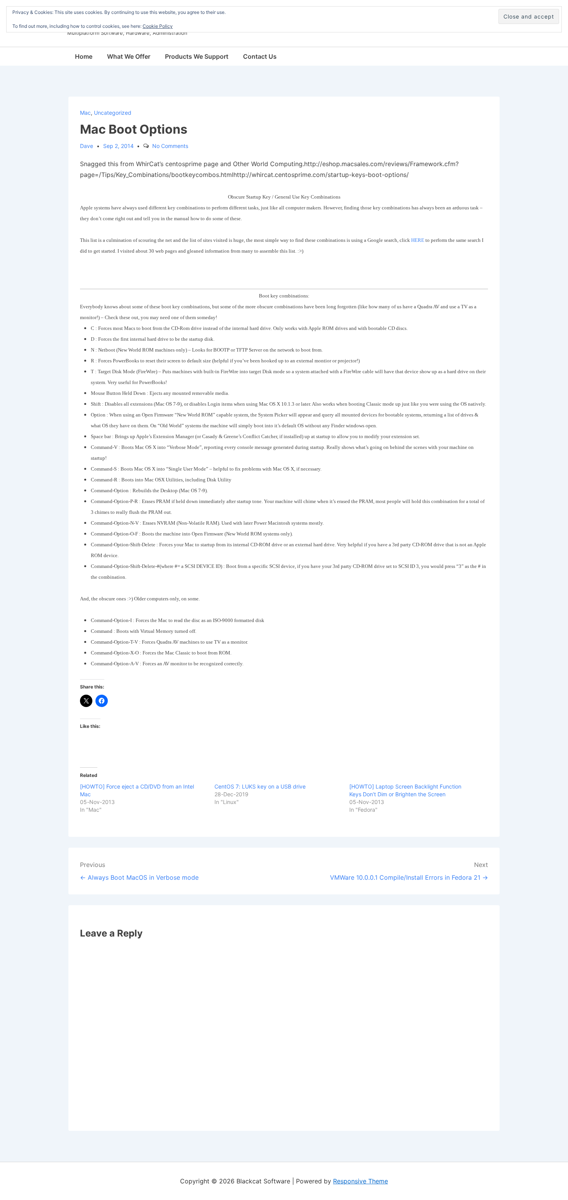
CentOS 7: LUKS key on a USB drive (260, 786)
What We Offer (128, 56)
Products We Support (196, 56)
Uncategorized (112, 112)
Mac (85, 112)
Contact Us (260, 56)
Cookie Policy (158, 26)
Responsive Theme (360, 1181)
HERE (417, 240)
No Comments (170, 146)
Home (83, 56)
